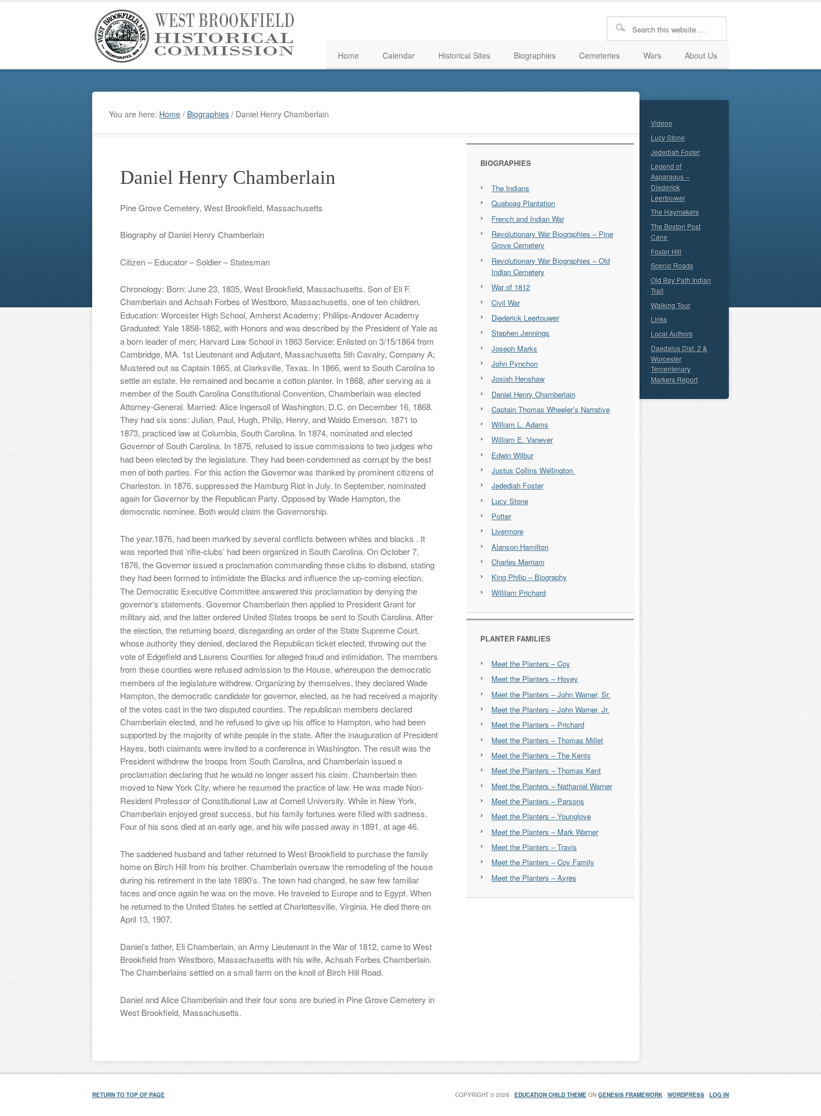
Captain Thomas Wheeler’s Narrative (550, 409)
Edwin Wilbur (512, 455)
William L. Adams (519, 424)
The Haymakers (675, 211)
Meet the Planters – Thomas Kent (546, 770)
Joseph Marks (514, 348)
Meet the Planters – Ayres (533, 877)
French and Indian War (527, 218)
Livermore (507, 531)
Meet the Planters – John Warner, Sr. (550, 694)
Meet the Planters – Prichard (537, 724)
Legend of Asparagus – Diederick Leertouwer (670, 181)
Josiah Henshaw (518, 378)
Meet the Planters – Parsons (537, 801)
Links (659, 319)
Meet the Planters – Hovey (534, 678)
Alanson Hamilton (519, 547)
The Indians (510, 188)
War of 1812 (510, 287)
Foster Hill (666, 251)
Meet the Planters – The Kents (541, 755)
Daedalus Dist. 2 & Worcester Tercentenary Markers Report (679, 363)
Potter (501, 516)
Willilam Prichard (518, 592)
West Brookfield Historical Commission (198, 35)
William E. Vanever (522, 439)
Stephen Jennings (520, 332)
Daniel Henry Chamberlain (533, 394)
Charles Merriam (518, 562)
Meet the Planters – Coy (530, 663)
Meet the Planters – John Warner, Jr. (550, 709)
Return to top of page (128, 1095)
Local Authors (672, 333)
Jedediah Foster (517, 485)
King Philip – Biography (529, 577)
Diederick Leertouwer (525, 317)
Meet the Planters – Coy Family (542, 862)
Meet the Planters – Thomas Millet (547, 740)
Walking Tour (670, 305)
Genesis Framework (630, 1095)
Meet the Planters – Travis (534, 847)
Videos (661, 122)
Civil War (505, 302)
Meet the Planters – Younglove (541, 816)
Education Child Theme (550, 1095)
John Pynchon (514, 363)
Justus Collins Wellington (533, 470)
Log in (719, 1095)
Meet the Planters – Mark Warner (544, 832)
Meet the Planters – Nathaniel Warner (551, 786)
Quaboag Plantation (523, 203)
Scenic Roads (672, 265)
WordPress (685, 1095)
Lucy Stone (509, 501)
